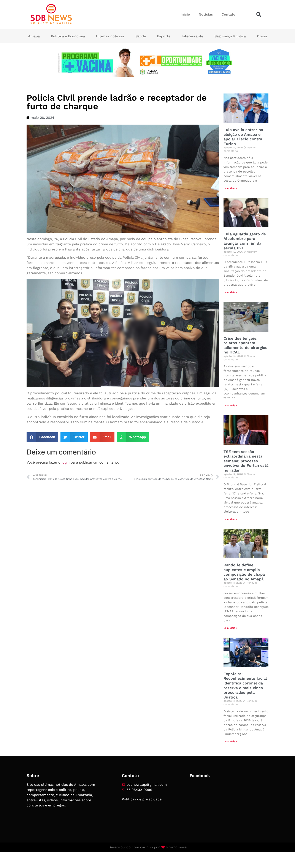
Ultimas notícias (110, 36)
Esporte (163, 36)
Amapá (34, 36)
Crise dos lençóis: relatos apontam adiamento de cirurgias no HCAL (245, 345)
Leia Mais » (230, 188)
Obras (262, 36)
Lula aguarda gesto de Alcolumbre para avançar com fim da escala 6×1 (245, 241)
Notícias (206, 14)
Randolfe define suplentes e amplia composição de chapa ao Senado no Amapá (244, 572)
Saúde (140, 36)
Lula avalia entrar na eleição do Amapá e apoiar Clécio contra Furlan (243, 136)
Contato (228, 14)
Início (185, 14)
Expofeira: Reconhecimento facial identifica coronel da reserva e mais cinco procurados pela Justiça (245, 685)
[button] (258, 14)
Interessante (192, 36)
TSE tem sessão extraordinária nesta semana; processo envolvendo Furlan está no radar (246, 460)
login (66, 462)
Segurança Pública (230, 36)
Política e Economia (68, 36)
